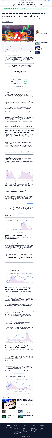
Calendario (31, 4)
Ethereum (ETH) (28, 393)
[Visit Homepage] (26, 2)
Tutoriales (24, 428)
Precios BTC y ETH (36, 4)
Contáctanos (42, 427)
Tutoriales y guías (19, 4)
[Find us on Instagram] (7, 427)
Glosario (24, 4)
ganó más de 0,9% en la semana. (18, 373)
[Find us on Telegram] (10, 427)
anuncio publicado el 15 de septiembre (14, 349)
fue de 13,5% (20, 212)
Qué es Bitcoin (16, 427)
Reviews (28, 4)
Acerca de (32, 427)
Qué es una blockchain (17, 432)
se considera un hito (13, 257)
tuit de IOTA (22, 298)
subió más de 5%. (24, 264)
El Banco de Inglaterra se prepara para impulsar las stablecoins (44, 43)
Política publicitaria (33, 430)
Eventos (24, 430)
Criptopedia (14, 4)
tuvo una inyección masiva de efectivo (17, 135)
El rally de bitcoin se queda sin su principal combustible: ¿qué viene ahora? (12, 412)
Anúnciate (41, 4)
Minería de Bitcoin (16, 430)
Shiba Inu (32, 41)
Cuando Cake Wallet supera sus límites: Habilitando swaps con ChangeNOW (28, 416)
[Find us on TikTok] (6, 428)
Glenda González (8, 21)
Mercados (5, 11)
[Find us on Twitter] (6, 427)
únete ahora (16, 8)
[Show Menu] (1, 0)
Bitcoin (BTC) (19, 393)
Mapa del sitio (33, 431)
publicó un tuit (30, 202)
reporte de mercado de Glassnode (16, 94)
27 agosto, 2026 (9, 413)
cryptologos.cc (29, 41)
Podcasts (10, 4)
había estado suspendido (9, 198)
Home (2, 11)
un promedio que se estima (13, 146)
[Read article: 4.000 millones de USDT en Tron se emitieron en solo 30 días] (4, 416)
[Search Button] (2, 0)
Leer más (18, 406)
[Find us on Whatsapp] (7, 428)
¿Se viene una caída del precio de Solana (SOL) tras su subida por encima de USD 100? (28, 412)
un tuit (18, 245)
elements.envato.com (31, 42)
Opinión (24, 429)
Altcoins (9, 393)
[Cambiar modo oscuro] (4, 0)
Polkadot (27, 41)
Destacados (23, 393)
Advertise (41, 429)
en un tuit (28, 190)
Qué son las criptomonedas (16, 429)
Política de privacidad (34, 429)
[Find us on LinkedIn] (11, 427)
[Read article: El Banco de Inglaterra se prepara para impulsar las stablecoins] (37, 43)
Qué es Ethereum (16, 431)
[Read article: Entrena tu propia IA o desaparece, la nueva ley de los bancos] (37, 52)
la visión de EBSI (17, 304)
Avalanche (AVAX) (14, 393)
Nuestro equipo (33, 428)
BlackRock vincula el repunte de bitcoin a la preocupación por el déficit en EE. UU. (25, 400)
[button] (3, 48)
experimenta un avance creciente (16, 321)
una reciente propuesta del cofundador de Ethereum (22, 111)
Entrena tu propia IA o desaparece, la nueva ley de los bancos (45, 52)
